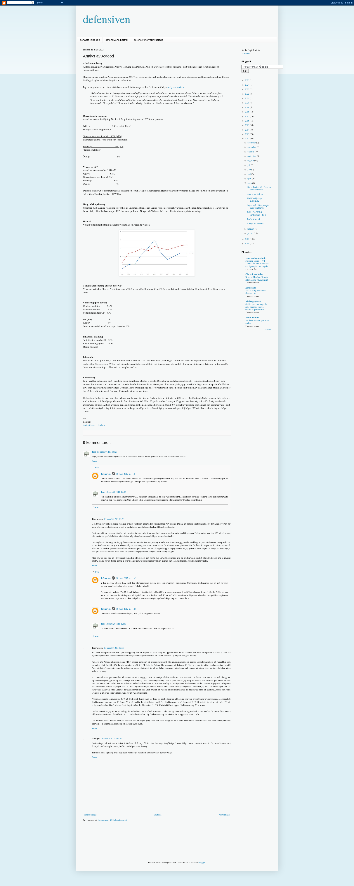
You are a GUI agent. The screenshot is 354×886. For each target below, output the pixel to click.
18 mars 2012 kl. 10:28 (107, 451)
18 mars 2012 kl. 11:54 (126, 473)
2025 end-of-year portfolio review (257, 321)
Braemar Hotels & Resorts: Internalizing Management (256, 278)
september (252, 155)
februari (251, 228)
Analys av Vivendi (255, 223)
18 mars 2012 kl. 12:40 (116, 623)
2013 (247, 134)
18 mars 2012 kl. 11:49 (126, 577)
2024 (247, 84)
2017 (247, 116)
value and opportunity (256, 258)
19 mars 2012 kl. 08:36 (111, 738)
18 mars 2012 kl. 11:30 (114, 518)
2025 (247, 80)
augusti (250, 160)
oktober (251, 151)
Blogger (201, 862)
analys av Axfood (176, 87)
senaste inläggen (90, 39)
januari (250, 233)
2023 (247, 89)
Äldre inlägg (224, 814)
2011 (247, 238)
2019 (247, 107)
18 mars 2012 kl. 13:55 (114, 647)
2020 (247, 102)
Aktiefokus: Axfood (94, 425)
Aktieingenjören (253, 301)
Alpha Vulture (252, 317)
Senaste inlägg (90, 814)
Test (94, 451)
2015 (247, 125)
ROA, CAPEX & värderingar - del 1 (256, 213)
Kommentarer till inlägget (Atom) (112, 819)
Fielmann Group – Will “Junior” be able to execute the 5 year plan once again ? (257, 263)
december (251, 142)
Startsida (157, 814)
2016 (247, 120)
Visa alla (268, 330)
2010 (247, 243)
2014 (247, 129)
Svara (94, 461)
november (252, 146)
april (249, 178)
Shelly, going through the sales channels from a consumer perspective (256, 307)
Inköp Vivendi (253, 218)
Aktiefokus (250, 287)
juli (249, 165)
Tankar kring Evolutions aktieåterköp (255, 292)
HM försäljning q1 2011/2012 (255, 199)
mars (249, 182)
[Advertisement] (150, 835)
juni (249, 169)
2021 (247, 98)
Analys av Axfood (255, 193)
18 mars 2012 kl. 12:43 (116, 491)
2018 (247, 111)
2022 (247, 93)
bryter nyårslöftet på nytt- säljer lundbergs (258, 206)
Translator (246, 53)
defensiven (106, 18)
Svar (97, 467)
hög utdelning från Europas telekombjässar (259, 188)
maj (249, 174)
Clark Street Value (254, 274)
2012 (247, 138)
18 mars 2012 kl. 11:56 (126, 608)
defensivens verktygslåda (148, 39)
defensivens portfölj (116, 39)
